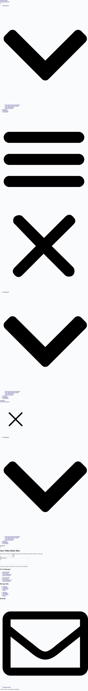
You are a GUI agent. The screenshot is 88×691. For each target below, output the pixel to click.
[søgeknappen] (13, 555)
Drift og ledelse (6, 573)
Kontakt (4, 590)
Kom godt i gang (6, 571)
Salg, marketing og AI (9, 107)
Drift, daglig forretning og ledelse (12, 106)
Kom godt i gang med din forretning (12, 104)
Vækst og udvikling (9, 108)
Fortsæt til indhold (3, 0)
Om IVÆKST (5, 111)
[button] (44, 201)
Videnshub (5, 109)
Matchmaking (5, 110)
